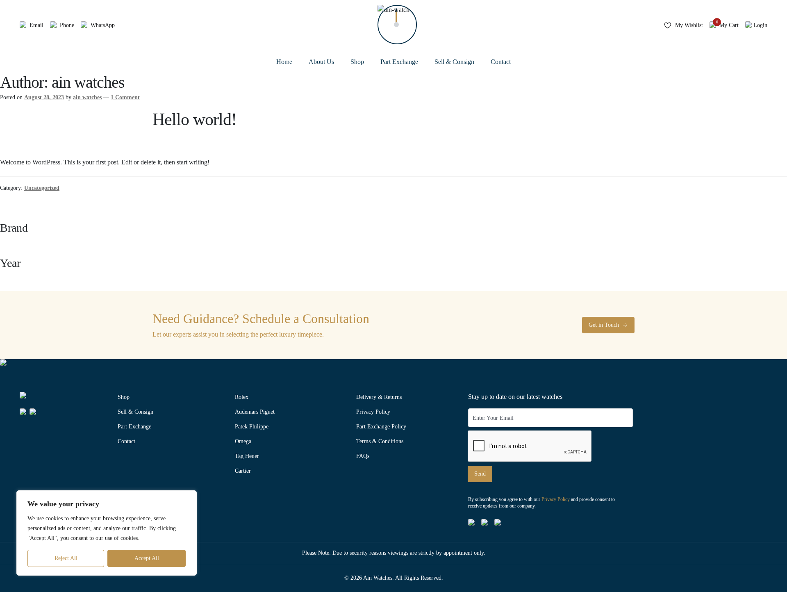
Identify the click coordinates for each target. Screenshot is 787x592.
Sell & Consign (454, 61)
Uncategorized (41, 188)
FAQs (362, 456)
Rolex (241, 397)
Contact (501, 61)
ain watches (87, 97)
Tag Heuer (247, 456)
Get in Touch (604, 325)
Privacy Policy (373, 412)
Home (284, 61)
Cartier (243, 471)
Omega (243, 441)
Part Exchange (399, 61)
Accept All (146, 558)
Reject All (66, 558)
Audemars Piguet (255, 412)
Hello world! (194, 119)
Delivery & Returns (379, 397)
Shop (357, 61)
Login (760, 25)
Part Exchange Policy (381, 427)
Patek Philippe (251, 427)
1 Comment (125, 97)
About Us (321, 61)
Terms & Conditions (379, 441)
